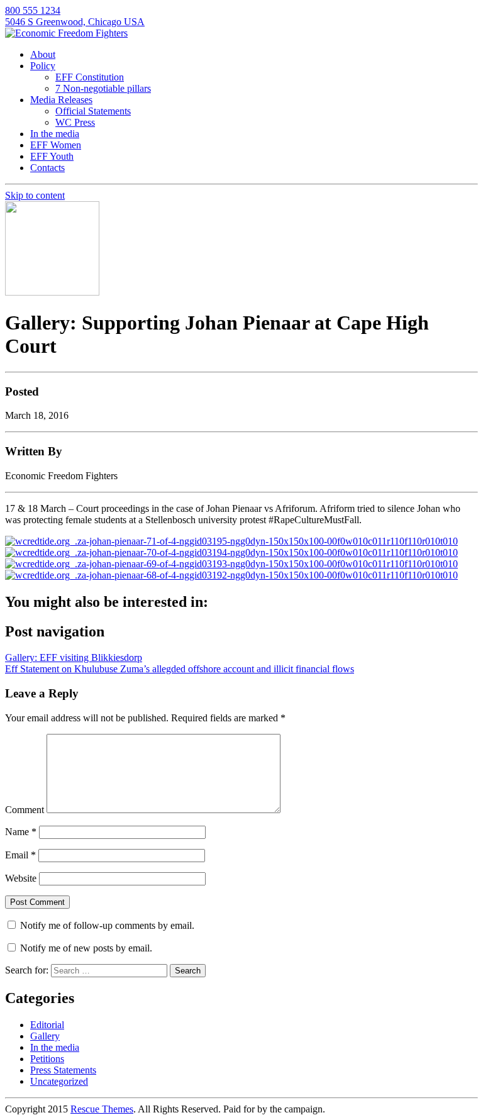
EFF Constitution (89, 77)
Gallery (45, 1036)
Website (20, 878)
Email (20, 855)
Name (20, 831)
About (42, 54)
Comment (24, 809)
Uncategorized (59, 1081)
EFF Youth (52, 156)
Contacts (47, 167)
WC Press (75, 122)
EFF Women (55, 145)
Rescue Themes (101, 1109)
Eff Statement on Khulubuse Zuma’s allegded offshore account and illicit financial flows (179, 668)
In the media (54, 133)
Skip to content (35, 195)
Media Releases (61, 99)
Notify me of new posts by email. (86, 948)
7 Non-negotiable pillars (103, 88)
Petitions (47, 1058)
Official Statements (93, 111)
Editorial (47, 1024)
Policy (42, 65)
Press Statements (63, 1070)
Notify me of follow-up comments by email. (107, 925)
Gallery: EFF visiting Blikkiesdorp (73, 657)
